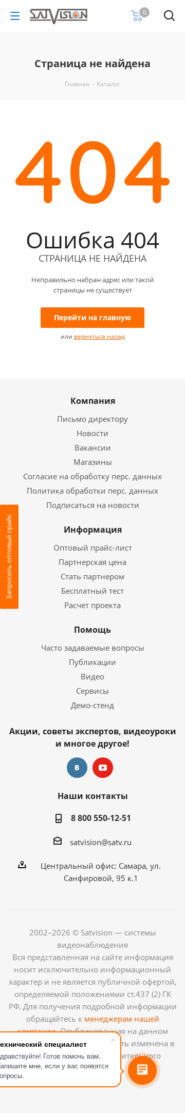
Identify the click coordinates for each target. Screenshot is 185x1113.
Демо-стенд (92, 705)
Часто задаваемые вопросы (92, 647)
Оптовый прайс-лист (92, 547)
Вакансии (93, 447)
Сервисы (92, 691)
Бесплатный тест (92, 590)
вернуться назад (99, 336)
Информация (93, 529)
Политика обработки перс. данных (92, 490)
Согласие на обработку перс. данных (92, 476)
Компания (92, 400)
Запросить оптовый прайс (8, 556)
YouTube (102, 767)
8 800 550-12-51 (101, 818)
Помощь (92, 629)
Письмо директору (92, 419)
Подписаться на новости (92, 505)
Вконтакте (77, 767)
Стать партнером (92, 576)
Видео (92, 676)
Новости (92, 433)
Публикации (92, 662)
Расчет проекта (92, 605)
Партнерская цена (92, 562)
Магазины (92, 462)
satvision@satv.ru (101, 842)
